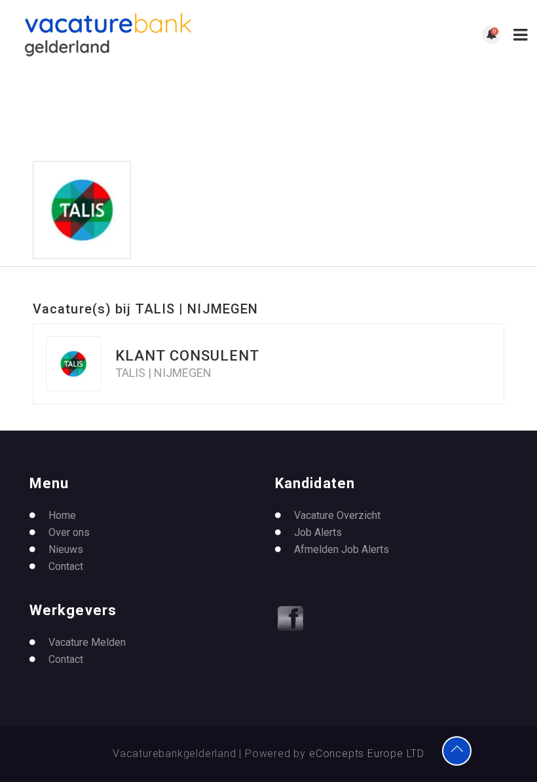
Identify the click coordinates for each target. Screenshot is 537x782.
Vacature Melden (87, 642)
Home (62, 515)
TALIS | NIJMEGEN (163, 373)
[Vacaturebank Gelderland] (139, 35)
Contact (65, 566)
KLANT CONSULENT (187, 355)
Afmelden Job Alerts (341, 549)
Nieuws (65, 549)
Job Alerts (318, 532)
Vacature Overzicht (337, 515)
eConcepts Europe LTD (366, 753)
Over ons (69, 532)
